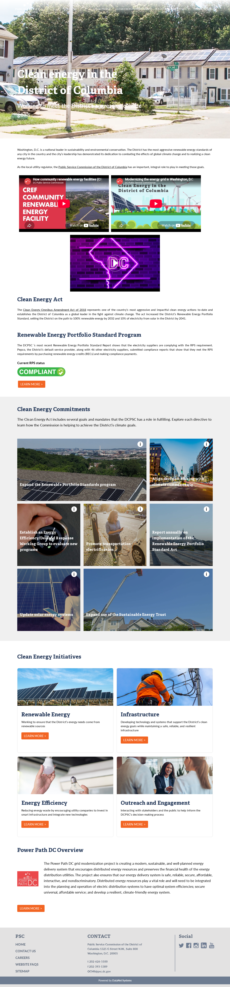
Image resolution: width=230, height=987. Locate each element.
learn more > (35, 736)
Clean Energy (102, 8)
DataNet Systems (122, 980)
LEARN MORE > (31, 384)
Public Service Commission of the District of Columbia (92, 167)
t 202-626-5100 (98, 961)
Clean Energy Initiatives (170, 8)
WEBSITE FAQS (26, 964)
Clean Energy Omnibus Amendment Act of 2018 (54, 310)
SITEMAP (22, 971)
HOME (20, 944)
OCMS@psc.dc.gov (99, 971)
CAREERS (22, 957)
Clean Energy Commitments (134, 8)
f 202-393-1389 (97, 966)
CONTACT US (25, 951)
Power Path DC (203, 8)
